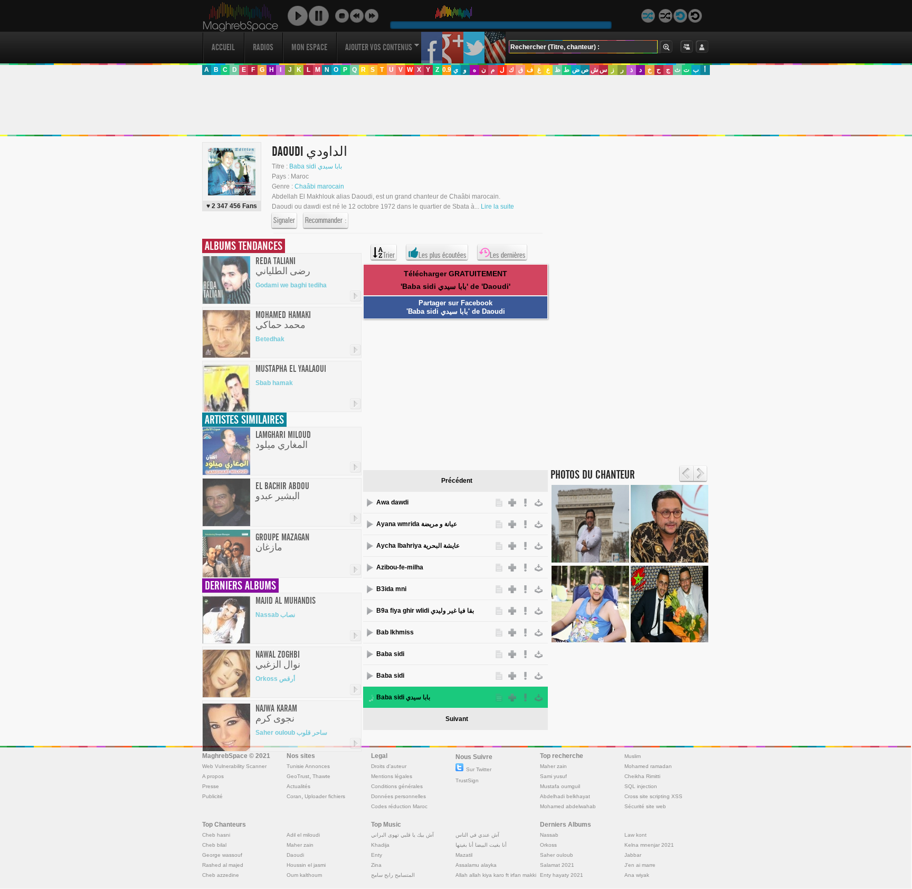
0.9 (446, 69)
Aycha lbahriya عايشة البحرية (418, 545)
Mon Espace (309, 47)
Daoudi (295, 855)
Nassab (549, 835)
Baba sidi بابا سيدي (315, 166)
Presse (210, 786)
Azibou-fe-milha (399, 567)
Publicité (212, 796)
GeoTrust (298, 776)
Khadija (380, 845)
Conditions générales (397, 786)
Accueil (223, 47)
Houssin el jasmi (306, 865)
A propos (213, 776)
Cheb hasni (216, 835)
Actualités (298, 786)
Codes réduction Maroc (399, 806)
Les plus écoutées (442, 255)
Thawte (321, 776)
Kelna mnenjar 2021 (649, 845)
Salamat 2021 (557, 865)
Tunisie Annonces (308, 766)
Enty (376, 855)
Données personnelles (398, 796)
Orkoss (548, 845)
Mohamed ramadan (648, 766)
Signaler (284, 220)
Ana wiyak (636, 875)
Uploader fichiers (325, 796)
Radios (263, 47)
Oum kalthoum (304, 875)
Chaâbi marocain (319, 186)
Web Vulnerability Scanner (234, 766)
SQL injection (640, 786)
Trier (389, 255)
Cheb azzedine (220, 875)
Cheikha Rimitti (642, 776)
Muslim (632, 756)
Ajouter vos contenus (378, 47)
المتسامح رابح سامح (393, 875)
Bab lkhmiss (395, 632)
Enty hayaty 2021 (561, 875)
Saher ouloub (556, 855)
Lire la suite (497, 206)
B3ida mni (391, 589)
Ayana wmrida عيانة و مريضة (416, 524)
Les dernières (507, 255)
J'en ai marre (640, 865)
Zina (376, 865)
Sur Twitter (478, 769)
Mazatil (463, 855)
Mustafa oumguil (560, 786)
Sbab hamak (274, 383)
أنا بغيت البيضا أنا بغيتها (481, 845)
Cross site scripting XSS (653, 796)
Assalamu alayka (476, 865)
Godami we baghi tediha (291, 285)
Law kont (635, 835)
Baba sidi (390, 654)
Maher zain (553, 766)
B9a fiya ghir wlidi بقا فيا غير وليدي (425, 610)
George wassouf (222, 855)
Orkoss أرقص (275, 678)
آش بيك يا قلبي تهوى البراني (402, 835)
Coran (294, 796)
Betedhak (269, 339)
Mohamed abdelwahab (568, 806)
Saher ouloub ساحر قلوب (291, 732)
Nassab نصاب (275, 615)
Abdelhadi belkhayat (565, 796)
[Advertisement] (455, 105)
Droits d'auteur (388, 766)
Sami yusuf (553, 776)
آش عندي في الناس (477, 835)
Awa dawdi (392, 502)
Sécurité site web (645, 806)
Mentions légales (391, 776)
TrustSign (467, 780)
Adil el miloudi (303, 835)
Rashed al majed (222, 865)
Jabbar (632, 855)
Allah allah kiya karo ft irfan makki (495, 875)
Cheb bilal (214, 845)
